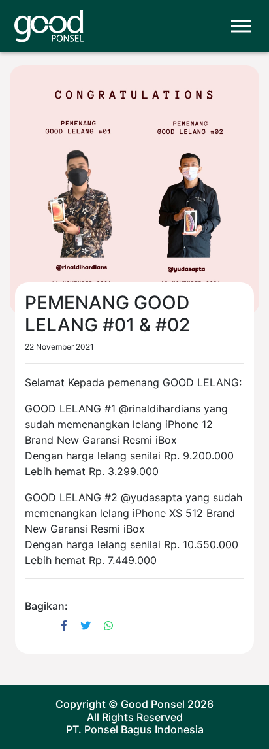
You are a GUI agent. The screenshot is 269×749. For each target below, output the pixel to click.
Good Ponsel (153, 703)
